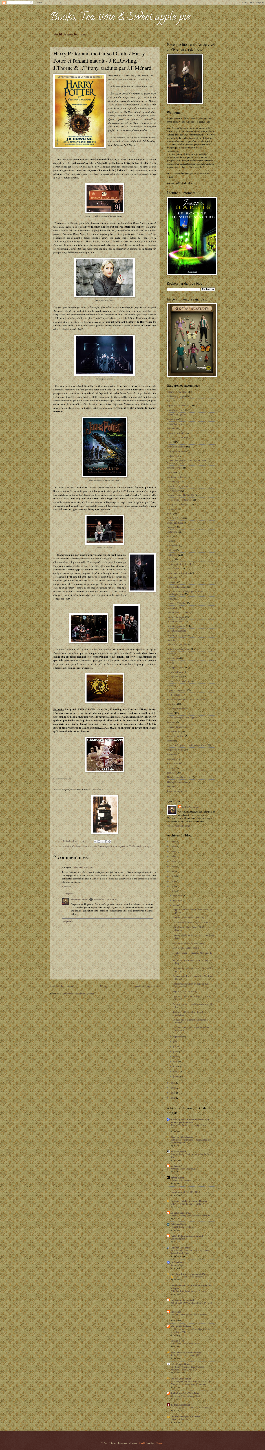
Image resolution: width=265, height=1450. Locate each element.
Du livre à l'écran (175, 518)
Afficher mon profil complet (179, 825)
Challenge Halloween (177, 476)
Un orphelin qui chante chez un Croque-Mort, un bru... (193, 969)
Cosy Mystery (173, 490)
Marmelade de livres (181, 1326)
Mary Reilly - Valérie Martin (186, 947)
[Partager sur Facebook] (106, 841)
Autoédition (172, 419)
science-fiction (173, 731)
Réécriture (172, 703)
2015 (173, 1082)
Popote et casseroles (176, 690)
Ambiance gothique (176, 396)
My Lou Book (177, 1340)
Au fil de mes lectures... (71, 34)
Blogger (159, 1443)
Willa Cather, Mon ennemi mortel (185, 1343)
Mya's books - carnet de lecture (186, 1352)
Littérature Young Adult (178, 635)
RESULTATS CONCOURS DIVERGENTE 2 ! (191, 1302)
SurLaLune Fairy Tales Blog (185, 1393)
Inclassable (172, 607)
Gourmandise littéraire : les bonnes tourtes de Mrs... (194, 936)
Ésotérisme (172, 531)
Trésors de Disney (175, 790)
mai (175, 1056)
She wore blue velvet (181, 1378)
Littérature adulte (175, 621)
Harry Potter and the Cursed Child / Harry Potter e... (192, 928)
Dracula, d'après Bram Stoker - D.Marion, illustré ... (192, 998)
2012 (173, 1097)
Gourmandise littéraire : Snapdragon (189, 917)
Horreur (170, 598)
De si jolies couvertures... (178, 504)
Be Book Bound (178, 1151)
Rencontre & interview (177, 708)
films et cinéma (174, 568)
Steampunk (172, 758)
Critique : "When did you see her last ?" (187, 1203)
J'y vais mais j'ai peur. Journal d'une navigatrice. (191, 1407)
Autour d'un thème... (176, 423)
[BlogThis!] (99, 841)
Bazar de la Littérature (182, 1137)
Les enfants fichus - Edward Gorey (188, 942)
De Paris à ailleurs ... (181, 1212)
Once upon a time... (176, 667)
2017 (173, 886)
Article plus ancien (147, 986)
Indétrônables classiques (178, 612)
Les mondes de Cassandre (183, 1300)
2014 (173, 1087)
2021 (173, 866)
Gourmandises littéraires (178, 572)
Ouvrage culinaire (175, 671)
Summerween (177, 1264)
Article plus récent (62, 986)
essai (169, 536)
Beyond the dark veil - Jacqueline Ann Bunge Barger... (193, 977)
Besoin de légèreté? (176, 433)
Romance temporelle (176, 726)
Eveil (169, 540)
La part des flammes (179, 1419)
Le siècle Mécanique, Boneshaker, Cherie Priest (191, 1215)
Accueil (104, 986)
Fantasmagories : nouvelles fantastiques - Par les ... (193, 1005)
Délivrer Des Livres (180, 1247)
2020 (173, 871)
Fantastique (103, 846)
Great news (172, 577)
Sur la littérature (174, 763)
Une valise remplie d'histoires (185, 1416)
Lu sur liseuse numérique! (179, 649)
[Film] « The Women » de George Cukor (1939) (188, 1126)
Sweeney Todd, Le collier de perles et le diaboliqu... (191, 1013)
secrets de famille (175, 736)
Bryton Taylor (177, 1177)
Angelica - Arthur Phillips (184, 991)
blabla (170, 442)
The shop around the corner (179, 777)
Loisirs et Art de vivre (177, 644)
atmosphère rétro (174, 410)
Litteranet (176, 1311)
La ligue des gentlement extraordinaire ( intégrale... (191, 1021)
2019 (173, 876)
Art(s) (169, 400)
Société (170, 740)
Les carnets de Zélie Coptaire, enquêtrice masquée (191, 1287)
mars (175, 1066)
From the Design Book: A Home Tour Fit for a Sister (191, 1156)
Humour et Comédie (176, 603)
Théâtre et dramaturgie (140, 846)
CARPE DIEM (178, 1189)
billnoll (141, 1443)
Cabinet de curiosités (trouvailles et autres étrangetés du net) (186, 462)
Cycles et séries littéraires (84, 846)
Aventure (67, 846)
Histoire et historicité (177, 586)
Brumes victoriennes (176, 451)
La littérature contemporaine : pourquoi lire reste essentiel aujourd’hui (191, 1141)
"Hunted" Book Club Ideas (182, 1226)
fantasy (170, 559)
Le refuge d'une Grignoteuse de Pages (189, 1273)
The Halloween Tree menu (182, 1180)
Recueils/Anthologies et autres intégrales (186, 699)
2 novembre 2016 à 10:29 (105, 899)
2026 (173, 841)
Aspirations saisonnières (178, 405)
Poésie (170, 685)
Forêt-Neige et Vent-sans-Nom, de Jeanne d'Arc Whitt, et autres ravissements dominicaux (191, 1383)
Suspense (171, 768)
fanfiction (171, 550)
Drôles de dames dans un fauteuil (187, 1236)
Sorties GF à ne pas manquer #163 (185, 1355)
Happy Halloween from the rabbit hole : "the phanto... (193, 911)
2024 (173, 851)
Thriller (170, 786)
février (176, 1071)
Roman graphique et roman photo (182, 717)
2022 (173, 861)
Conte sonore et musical (178, 486)
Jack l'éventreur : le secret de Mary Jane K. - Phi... (193, 954)
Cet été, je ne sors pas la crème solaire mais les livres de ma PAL (190, 1330)
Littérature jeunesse (119, 846)
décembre (178, 895)
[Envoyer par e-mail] (96, 841)
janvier (176, 1076)
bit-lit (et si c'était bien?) (178, 437)
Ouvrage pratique (175, 676)
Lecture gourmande (176, 617)
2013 (173, 1092)
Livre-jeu (171, 639)
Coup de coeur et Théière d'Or (180, 495)
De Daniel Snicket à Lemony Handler (189, 1201)
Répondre (66, 886)
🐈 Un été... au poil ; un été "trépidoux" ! (188, 1276)
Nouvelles (171, 653)
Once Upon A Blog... (180, 1364)
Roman (170, 713)
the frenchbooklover (180, 1404)
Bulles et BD (173, 455)
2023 (173, 856)
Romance (171, 722)
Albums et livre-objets (177, 391)
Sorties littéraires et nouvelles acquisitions (186, 745)
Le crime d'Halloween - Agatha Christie (191, 922)
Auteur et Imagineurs (176, 414)
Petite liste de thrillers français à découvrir (188, 1291)
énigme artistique (175, 522)
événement (172, 545)
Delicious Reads (178, 1224)
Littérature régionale (176, 630)
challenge (171, 472)
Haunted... (171, 582)
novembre (178, 900)
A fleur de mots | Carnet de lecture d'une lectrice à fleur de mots (191, 1121)
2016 (173, 891)
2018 (173, 881)
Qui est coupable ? (178, 1238)
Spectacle (171, 754)
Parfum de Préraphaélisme (179, 681)
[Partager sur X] (102, 841)
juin (175, 1051)
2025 (173, 846)
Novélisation (173, 658)
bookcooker (176, 1166)
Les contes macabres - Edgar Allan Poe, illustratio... (191, 1029)
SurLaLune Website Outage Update (186, 1395)
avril (175, 1061)
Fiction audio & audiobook (179, 563)
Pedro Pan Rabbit (79, 899)
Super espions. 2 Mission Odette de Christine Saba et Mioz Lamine (190, 1252)
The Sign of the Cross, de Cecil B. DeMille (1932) (189, 1316)
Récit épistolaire (174, 694)
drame (170, 513)
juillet (176, 1046)
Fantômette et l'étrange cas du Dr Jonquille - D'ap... (193, 962)
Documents (172, 508)
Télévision (171, 772)
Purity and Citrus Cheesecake (183, 1168)
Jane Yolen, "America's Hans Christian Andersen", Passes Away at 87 (187, 1368)
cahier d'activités (175, 467)
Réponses (70, 893)
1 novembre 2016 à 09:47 (83, 867)
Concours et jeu (174, 481)
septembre (178, 1036)
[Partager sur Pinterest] (109, 841)
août (175, 1041)
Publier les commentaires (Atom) (78, 993)
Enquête (170, 527)
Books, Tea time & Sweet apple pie (120, 17)
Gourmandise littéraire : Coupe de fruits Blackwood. (191, 985)
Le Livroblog (177, 1262)
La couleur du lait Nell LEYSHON (185, 1192)
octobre (177, 905)
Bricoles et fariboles (176, 446)
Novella (170, 662)
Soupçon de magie (175, 749)
